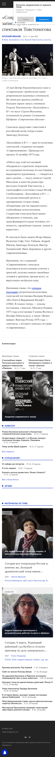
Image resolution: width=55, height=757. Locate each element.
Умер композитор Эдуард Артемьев (19, 688)
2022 (6, 40)
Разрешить (46, 18)
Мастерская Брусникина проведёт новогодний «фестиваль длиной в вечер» (25, 708)
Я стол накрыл (9, 468)
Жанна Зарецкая (18, 577)
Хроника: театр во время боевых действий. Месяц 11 (27, 682)
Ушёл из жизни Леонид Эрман (17, 671)
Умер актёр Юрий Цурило (14, 446)
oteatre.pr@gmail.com (10, 732)
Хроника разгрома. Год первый (17, 667)
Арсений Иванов (11, 36)
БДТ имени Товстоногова (34, 580)
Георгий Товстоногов (34, 40)
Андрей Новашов (24, 659)
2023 (14, 659)
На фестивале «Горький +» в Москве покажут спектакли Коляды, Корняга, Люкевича (24, 439)
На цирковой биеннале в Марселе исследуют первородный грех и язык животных (24, 677)
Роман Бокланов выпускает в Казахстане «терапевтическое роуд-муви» (22, 432)
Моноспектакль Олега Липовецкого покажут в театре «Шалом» (40, 363)
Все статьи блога (10, 479)
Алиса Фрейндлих (14, 580)
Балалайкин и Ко (16, 40)
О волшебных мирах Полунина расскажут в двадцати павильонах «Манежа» (13, 364)
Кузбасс (36, 659)
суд (42, 659)
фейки (48, 659)
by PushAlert (21, 21)
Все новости (8, 451)
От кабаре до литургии (13, 464)
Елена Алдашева (18, 656)
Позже (32, 18)
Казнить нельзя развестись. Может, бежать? (23, 472)
